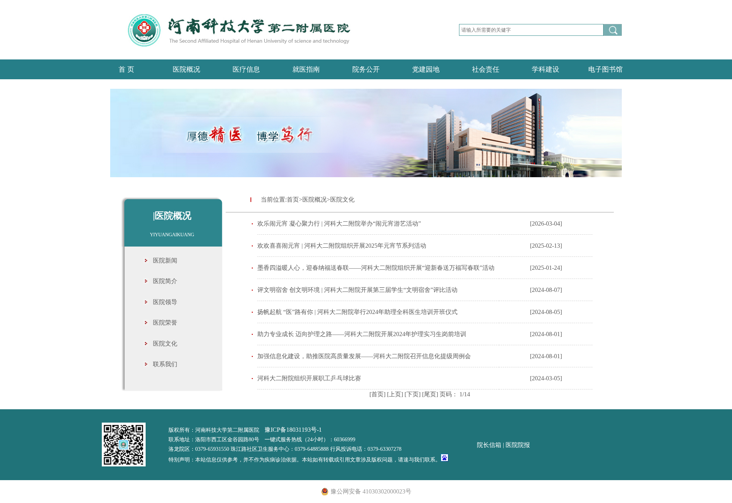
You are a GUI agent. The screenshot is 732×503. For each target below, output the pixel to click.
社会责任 (485, 69)
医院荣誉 (165, 322)
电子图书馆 (605, 69)
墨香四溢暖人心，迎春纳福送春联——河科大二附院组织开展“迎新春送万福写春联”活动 (375, 267)
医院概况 (186, 69)
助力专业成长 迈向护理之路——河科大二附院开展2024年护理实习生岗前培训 (361, 334)
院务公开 (366, 69)
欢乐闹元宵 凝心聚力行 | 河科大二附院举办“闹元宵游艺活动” (339, 223)
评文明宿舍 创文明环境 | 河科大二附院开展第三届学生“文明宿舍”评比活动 (357, 290)
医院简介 (165, 281)
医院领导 (165, 302)
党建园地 (426, 69)
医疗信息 (246, 69)
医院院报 (518, 445)
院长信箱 (489, 445)
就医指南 (306, 69)
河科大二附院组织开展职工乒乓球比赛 (309, 378)
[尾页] (430, 394)
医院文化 (165, 343)
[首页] (377, 394)
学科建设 (545, 69)
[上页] (395, 394)
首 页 (126, 69)
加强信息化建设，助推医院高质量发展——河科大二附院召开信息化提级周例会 (364, 356)
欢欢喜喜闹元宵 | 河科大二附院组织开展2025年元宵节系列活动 (341, 245)
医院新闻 (165, 260)
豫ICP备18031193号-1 (293, 429)
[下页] (413, 394)
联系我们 (165, 364)
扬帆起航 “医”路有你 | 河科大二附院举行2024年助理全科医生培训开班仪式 (357, 312)
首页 (293, 199)
